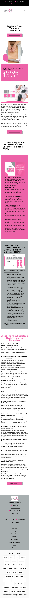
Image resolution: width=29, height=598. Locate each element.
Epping (4, 568)
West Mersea (6, 587)
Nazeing (8, 572)
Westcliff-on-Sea (19, 583)
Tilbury (14, 580)
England (11, 553)
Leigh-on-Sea (23, 568)
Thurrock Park (7, 580)
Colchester (21, 564)
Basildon (5, 557)
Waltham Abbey (21, 580)
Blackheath (23, 557)
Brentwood (14, 560)
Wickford (6, 591)
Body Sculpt (9, 358)
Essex (18, 553)
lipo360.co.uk (17, 594)
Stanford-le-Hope (19, 576)
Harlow (10, 568)
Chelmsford (21, 560)
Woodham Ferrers (21, 591)
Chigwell (15, 564)
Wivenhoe (13, 591)
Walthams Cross (9, 583)
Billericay (11, 557)
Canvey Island (8, 564)
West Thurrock (15, 587)
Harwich (16, 568)
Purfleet (14, 572)
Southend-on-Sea (9, 576)
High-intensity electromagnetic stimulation (14, 417)
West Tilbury (22, 587)
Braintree (7, 560)
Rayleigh (20, 572)
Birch (17, 557)
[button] (24, 10)
